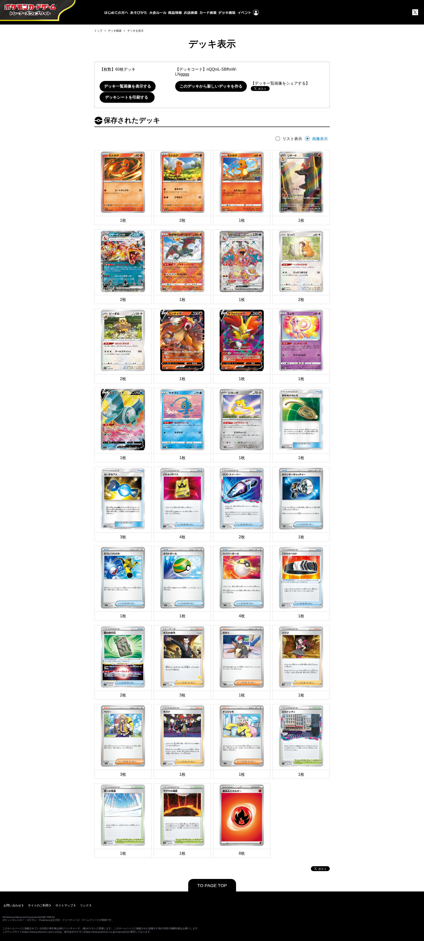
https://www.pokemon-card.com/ (41, 931)
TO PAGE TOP (212, 885)
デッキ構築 (114, 30)
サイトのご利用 (38, 905)
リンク (84, 905)
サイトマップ (64, 905)
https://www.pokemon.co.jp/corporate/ (106, 931)
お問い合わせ (12, 905)
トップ (98, 30)
